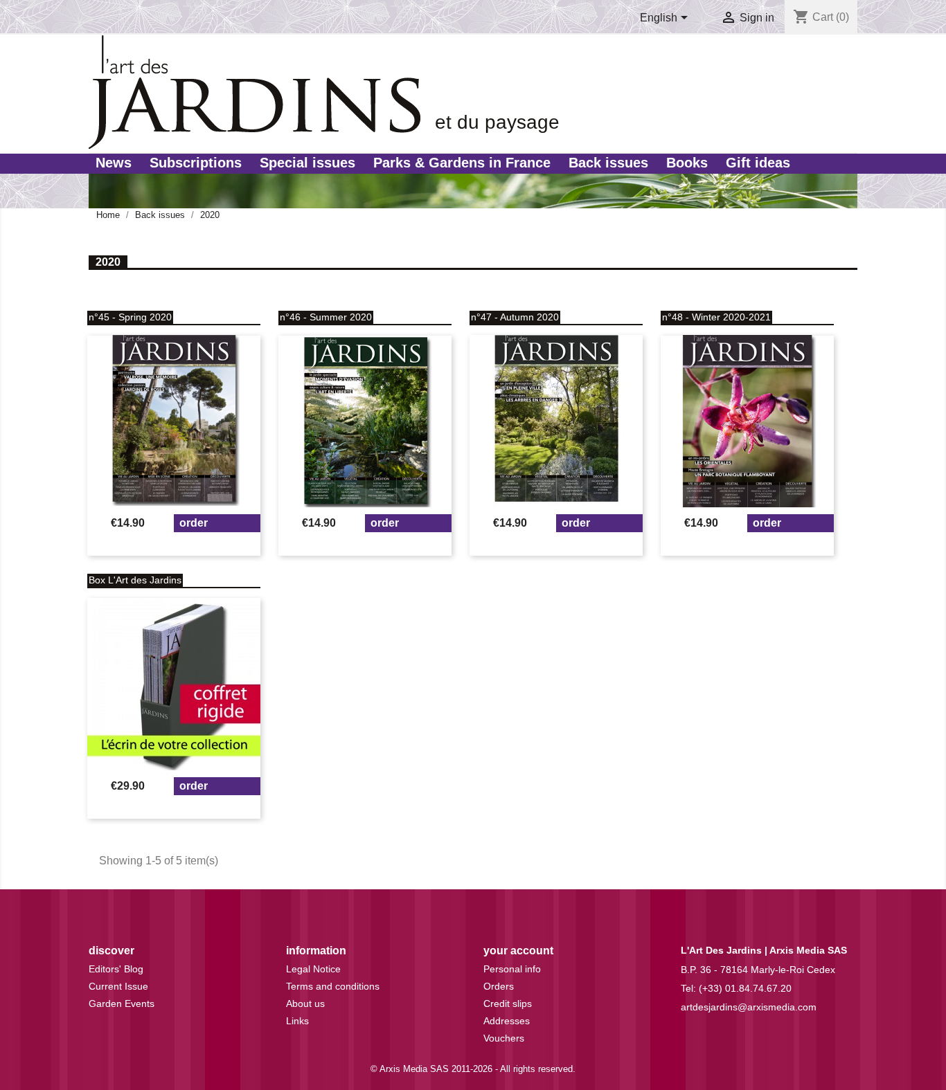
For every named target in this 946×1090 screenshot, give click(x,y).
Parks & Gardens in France (462, 162)
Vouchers (503, 1038)
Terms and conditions (333, 986)
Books (687, 162)
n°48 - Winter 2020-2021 (716, 317)
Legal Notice (313, 968)
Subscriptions (196, 162)
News (114, 162)
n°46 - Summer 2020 (326, 317)
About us (305, 1003)
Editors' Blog (116, 968)
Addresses (506, 1020)
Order (193, 523)
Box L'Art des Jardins (135, 579)
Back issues (608, 162)
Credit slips (507, 1003)
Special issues (307, 162)
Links (297, 1020)
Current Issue (118, 986)
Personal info (512, 968)
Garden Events (121, 1003)
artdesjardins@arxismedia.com (748, 1006)
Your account (518, 950)
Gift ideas (758, 162)
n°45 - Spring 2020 (130, 317)
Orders (498, 986)
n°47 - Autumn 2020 (515, 317)
